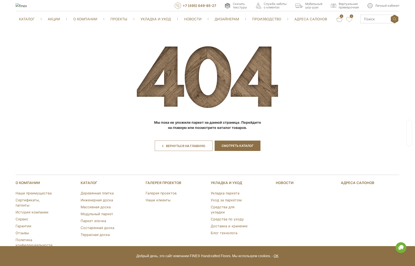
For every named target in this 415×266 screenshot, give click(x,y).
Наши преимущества (34, 193)
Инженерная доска (97, 200)
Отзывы (22, 233)
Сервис (22, 219)
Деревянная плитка (97, 193)
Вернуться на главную (185, 146)
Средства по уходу (227, 219)
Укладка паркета (225, 193)
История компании (32, 212)
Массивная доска (96, 207)
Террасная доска (95, 234)
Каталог (27, 19)
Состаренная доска (97, 228)
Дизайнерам (227, 19)
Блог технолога (224, 233)
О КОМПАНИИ (28, 183)
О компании (85, 19)
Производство (266, 19)
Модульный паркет (97, 214)
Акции (54, 19)
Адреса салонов (310, 19)
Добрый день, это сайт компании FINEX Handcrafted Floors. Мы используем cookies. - (207, 256)
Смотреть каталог (238, 145)
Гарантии (23, 226)
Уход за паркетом (226, 200)
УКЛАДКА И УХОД (226, 183)
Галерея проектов (163, 183)
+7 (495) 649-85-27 (199, 5)
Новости (192, 19)
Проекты (118, 19)
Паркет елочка (93, 221)
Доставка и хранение (229, 226)
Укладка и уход (155, 19)
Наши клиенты (158, 200)
